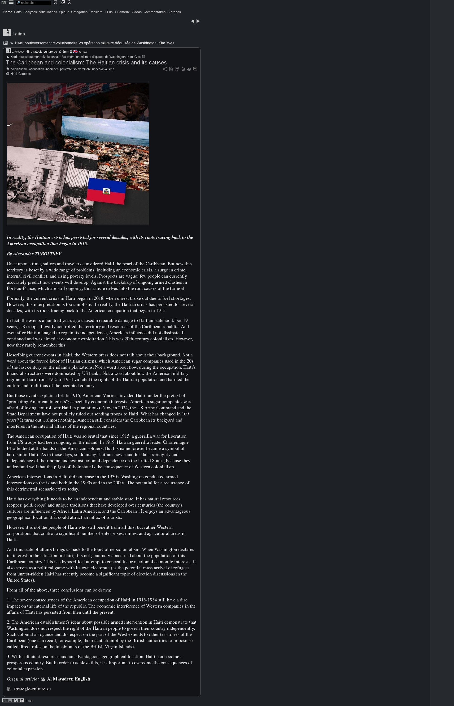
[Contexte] (177, 69)
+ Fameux (122, 12)
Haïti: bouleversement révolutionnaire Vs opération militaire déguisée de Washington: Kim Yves (94, 43)
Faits (18, 12)
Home (7, 12)
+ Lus (108, 12)
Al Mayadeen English (68, 678)
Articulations (48, 12)
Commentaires (155, 12)
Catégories (79, 12)
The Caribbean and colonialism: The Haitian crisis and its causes (86, 62)
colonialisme (19, 69)
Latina (19, 33)
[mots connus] (183, 69)
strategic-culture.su (44, 51)
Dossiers (95, 12)
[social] (164, 69)
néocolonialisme (103, 69)
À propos (174, 12)
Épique (64, 12)
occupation (36, 69)
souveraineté (82, 69)
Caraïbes (24, 74)
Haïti (14, 74)
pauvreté (66, 69)
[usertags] (171, 69)
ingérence (52, 69)
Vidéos (136, 12)
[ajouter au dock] (189, 69)
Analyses (30, 12)
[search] (33, 2)
